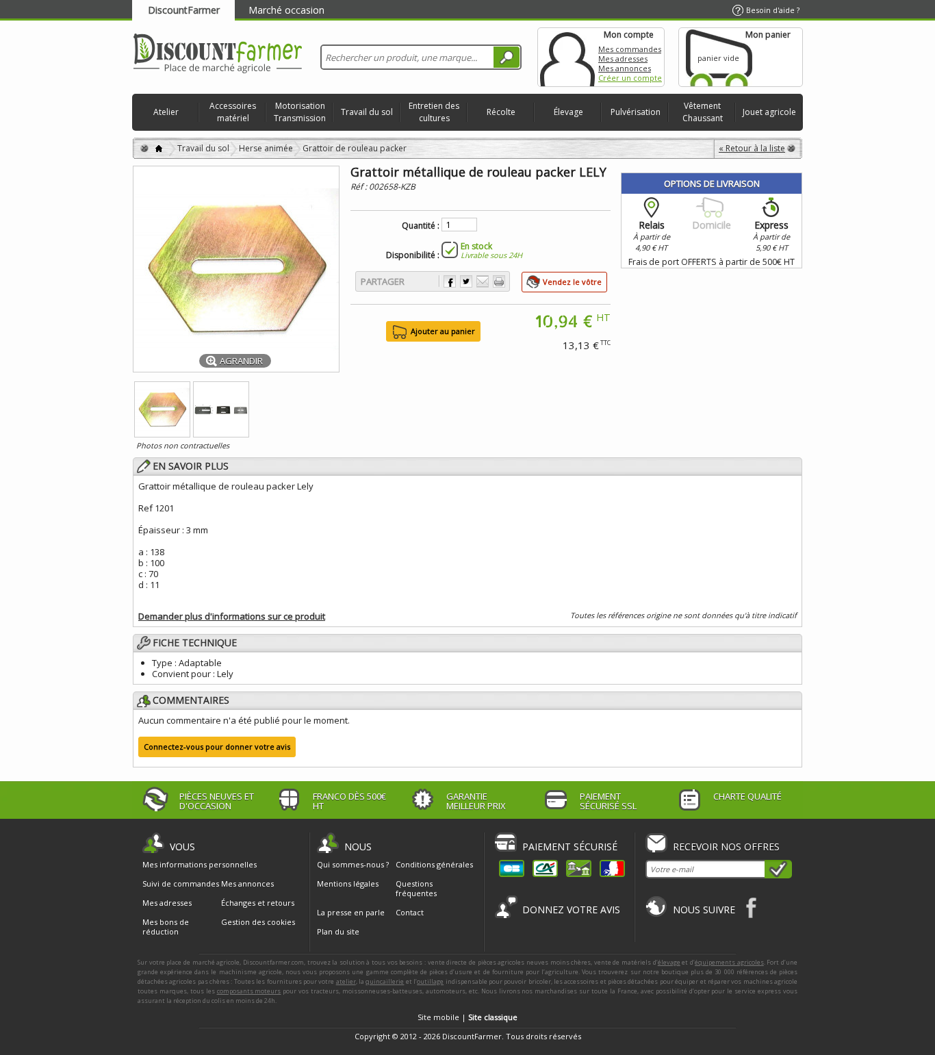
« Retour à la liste (752, 148)
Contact (410, 912)
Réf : (359, 186)
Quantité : (420, 225)
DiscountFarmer (184, 9)
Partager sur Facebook (450, 281)
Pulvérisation (636, 112)
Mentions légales (348, 883)
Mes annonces (624, 68)
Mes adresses (623, 58)
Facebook (752, 907)
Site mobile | (467, 1017)
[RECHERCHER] (506, 57)
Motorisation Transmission (300, 112)
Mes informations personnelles (199, 864)
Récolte (501, 112)
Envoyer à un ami (482, 281)
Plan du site (338, 931)
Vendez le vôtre (572, 282)
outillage (430, 981)
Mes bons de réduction (165, 927)
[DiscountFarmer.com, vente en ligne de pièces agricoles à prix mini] (217, 54)
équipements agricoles (729, 962)
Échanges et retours (257, 903)
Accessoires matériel (232, 112)
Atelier (166, 112)
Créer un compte (630, 78)
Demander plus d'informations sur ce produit (231, 616)
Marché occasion (286, 9)
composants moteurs (249, 991)
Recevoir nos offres (726, 846)
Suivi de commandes (180, 884)
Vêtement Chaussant (702, 112)
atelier (346, 981)
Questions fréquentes (416, 888)
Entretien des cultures (434, 112)
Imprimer (499, 281)
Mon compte (567, 57)
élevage (669, 962)
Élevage (568, 112)
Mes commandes (629, 49)
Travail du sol (367, 112)
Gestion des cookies (258, 922)
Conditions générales (434, 864)
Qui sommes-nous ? (353, 864)
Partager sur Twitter (466, 281)
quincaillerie (385, 981)
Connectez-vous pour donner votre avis (217, 746)
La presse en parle (351, 912)
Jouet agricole (769, 112)
